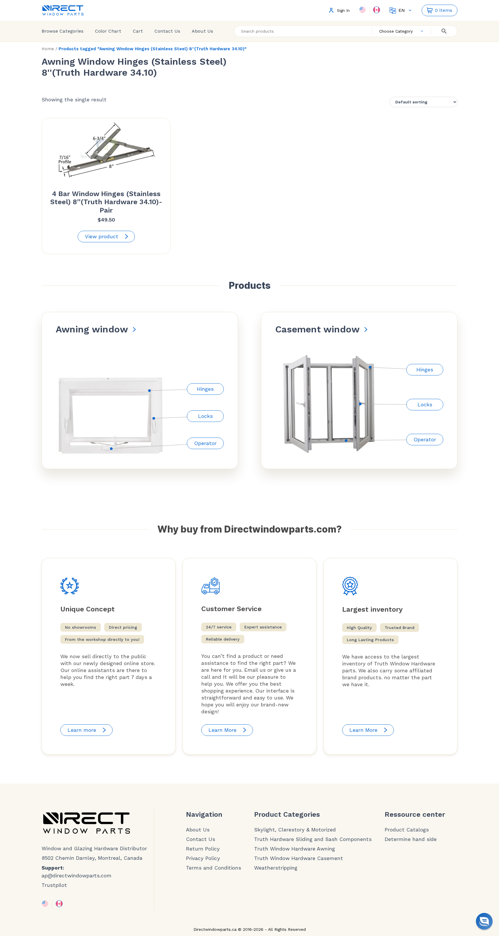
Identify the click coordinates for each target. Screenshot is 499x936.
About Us (202, 31)
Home (48, 48)
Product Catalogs (407, 829)
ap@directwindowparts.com (76, 875)
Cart (138, 31)
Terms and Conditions (213, 867)
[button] (484, 921)
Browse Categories (62, 31)
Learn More (222, 730)
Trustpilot (54, 885)
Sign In (343, 10)
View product (101, 236)
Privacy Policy (203, 858)
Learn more (82, 730)
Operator (205, 443)
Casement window (317, 329)
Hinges (205, 389)
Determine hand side (411, 839)
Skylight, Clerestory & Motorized (295, 829)
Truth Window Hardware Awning (294, 848)
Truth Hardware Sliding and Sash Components (313, 839)
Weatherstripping (275, 867)
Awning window (92, 329)
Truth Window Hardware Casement (298, 858)
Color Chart (108, 31)
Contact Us (167, 31)
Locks (205, 416)
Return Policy (203, 848)
